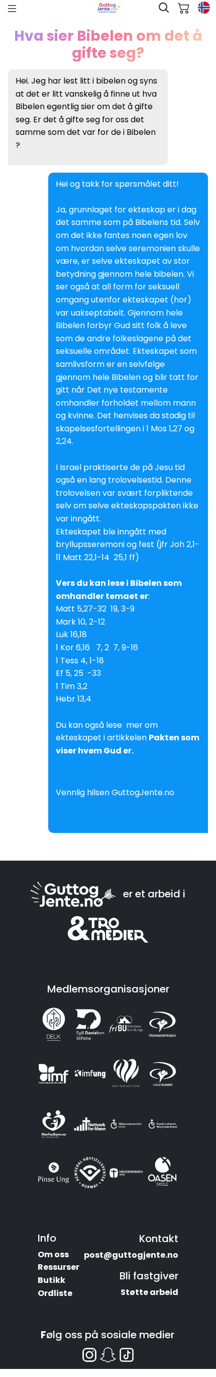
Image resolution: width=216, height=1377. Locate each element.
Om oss (53, 1254)
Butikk (51, 1280)
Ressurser (58, 1267)
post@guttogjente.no (131, 1255)
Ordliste (55, 1293)
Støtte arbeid (149, 1292)
